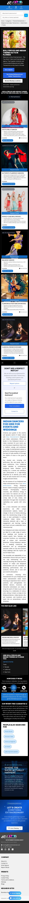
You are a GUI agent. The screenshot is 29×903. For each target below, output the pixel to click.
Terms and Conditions (7, 880)
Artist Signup (5, 865)
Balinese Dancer (8, 260)
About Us (4, 861)
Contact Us (14, 411)
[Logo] (14, 2)
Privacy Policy (5, 876)
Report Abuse (5, 867)
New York (7, 672)
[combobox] (12, 13)
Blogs (2, 884)
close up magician (10, 741)
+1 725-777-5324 (7, 847)
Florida (13, 776)
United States (23, 23)
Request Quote (14, 126)
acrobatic (7, 746)
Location (4, 138)
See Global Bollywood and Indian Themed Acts (15, 75)
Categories (8, 21)
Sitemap (3, 882)
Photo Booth (8, 731)
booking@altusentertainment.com (11, 845)
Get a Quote (9, 70)
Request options (14, 383)
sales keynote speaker (11, 751)
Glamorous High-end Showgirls (14, 303)
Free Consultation (14, 406)
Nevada (7, 667)
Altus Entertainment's (12, 437)
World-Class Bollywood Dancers (11, 217)
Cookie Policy (5, 878)
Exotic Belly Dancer (9, 129)
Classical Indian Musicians (11, 347)
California (7, 669)
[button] (14, 664)
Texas (4, 664)
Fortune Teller (9, 736)
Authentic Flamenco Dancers (13, 173)
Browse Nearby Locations (13, 81)
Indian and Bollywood (10, 637)
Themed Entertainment (18, 21)
